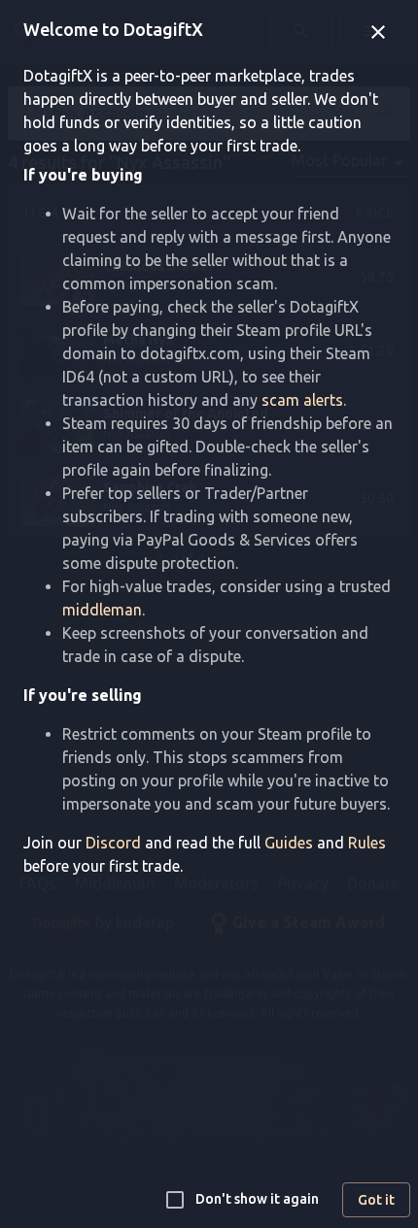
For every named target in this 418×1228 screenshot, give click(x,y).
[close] (378, 32)
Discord (113, 842)
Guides (288, 842)
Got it (376, 1200)
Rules (367, 842)
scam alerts (302, 400)
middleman (102, 609)
